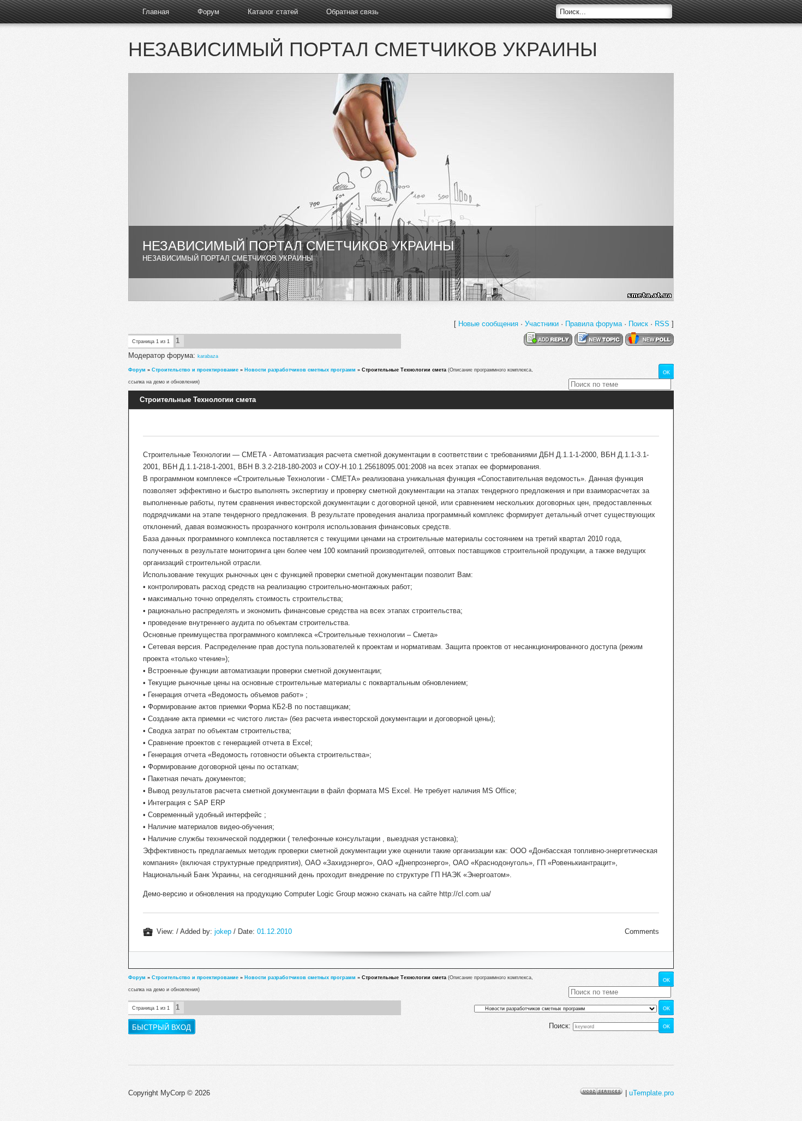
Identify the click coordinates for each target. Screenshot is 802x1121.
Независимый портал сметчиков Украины (362, 49)
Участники (542, 324)
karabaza (207, 356)
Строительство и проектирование (195, 370)
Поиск (638, 324)
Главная (155, 12)
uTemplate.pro (651, 1093)
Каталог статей (273, 12)
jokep (222, 931)
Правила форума (593, 324)
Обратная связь (352, 12)
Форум (208, 12)
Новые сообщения (488, 324)
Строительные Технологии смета (404, 370)
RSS (662, 324)
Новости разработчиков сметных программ (300, 370)
